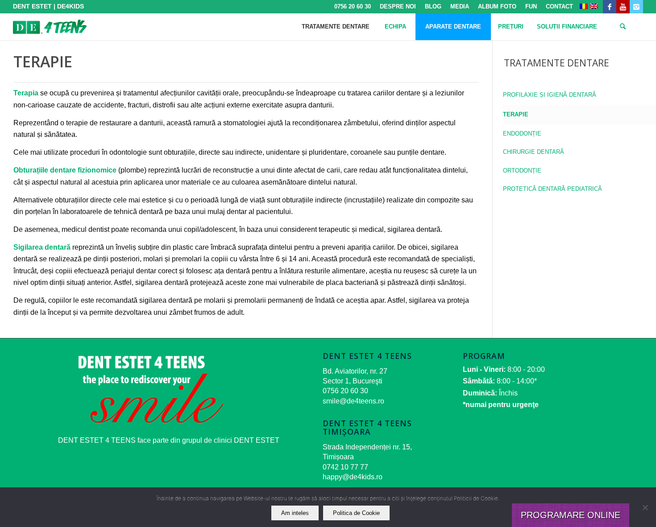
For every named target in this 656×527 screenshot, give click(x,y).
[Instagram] (636, 6)
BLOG (433, 6)
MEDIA (459, 6)
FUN (531, 6)
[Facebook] (609, 6)
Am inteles (295, 513)
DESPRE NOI (398, 6)
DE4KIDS (70, 6)
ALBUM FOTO (497, 6)
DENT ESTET (32, 6)
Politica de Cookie (356, 513)
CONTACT (559, 6)
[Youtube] (623, 6)
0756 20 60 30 (352, 6)
